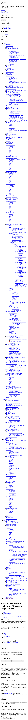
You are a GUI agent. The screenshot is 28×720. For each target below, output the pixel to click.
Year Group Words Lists (14, 565)
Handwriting (12, 562)
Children (5, 439)
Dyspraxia (11, 129)
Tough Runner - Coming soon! (19, 300)
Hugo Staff (8, 70)
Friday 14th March (13, 352)
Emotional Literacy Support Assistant (14, 87)
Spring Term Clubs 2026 (14, 420)
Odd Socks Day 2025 (11, 199)
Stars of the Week (10, 142)
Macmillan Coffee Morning (15, 392)
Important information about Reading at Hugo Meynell (18, 547)
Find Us (6, 34)
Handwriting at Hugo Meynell (19, 555)
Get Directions (7, 28)
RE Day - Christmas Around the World (15, 195)
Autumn (11, 477)
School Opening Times (11, 429)
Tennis (10, 225)
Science (11, 288)
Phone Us (7, 25)
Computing (11, 473)
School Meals (9, 422)
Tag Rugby (11, 326)
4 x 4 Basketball (13, 313)
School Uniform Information (12, 430)
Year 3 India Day (19, 283)
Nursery (11, 146)
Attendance (8, 401)
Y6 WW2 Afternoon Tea (17, 237)
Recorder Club (9, 515)
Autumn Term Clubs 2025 (15, 418)
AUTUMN (20, 247)
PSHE (10, 306)
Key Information (7, 73)
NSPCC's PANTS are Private (16, 116)
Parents (5, 399)
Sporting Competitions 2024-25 (13, 311)
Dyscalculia (12, 128)
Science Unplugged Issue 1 (15, 353)
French (7, 567)
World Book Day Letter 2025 (16, 337)
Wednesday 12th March (14, 349)
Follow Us (3, 10)
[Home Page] (4, 12)
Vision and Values (10, 69)
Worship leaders (12, 490)
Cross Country (12, 328)
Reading (11, 459)
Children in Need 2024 (14, 394)
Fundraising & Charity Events (13, 388)
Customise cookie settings (17, 660)
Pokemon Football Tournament (19, 322)
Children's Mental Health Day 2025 (14, 374)
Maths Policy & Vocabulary (15, 575)
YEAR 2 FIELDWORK (20, 251)
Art (10, 301)
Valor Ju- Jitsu (15, 293)
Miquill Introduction (13, 424)
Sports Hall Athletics (14, 327)
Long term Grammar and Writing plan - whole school (19, 552)
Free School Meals (13, 427)
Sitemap (5, 633)
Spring (10, 478)
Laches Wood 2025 (13, 360)
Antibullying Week (16, 310)
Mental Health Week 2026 (12, 172)
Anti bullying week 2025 (12, 198)
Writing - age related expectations (19, 554)
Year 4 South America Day (21, 284)
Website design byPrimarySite (10, 642)
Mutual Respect (12, 81)
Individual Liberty (13, 79)
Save (13, 718)
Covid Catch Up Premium (12, 86)
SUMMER (20, 250)
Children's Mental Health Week (13, 371)
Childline (11, 112)
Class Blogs (9, 496)
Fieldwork (14, 245)
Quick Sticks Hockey (14, 333)
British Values (9, 76)
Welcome (8, 44)
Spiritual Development (14, 57)
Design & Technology (14, 468)
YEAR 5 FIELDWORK (20, 267)
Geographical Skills (16, 244)
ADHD (11, 124)
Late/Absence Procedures (12, 407)
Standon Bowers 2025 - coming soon (17, 361)
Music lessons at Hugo (11, 508)
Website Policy (6, 636)
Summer (11, 480)
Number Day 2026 (10, 184)
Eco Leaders (12, 491)
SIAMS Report (12, 51)
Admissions (9, 74)
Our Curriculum (7, 520)
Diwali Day (14, 231)
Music (10, 305)
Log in (4, 599)
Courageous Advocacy (14, 52)
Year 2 (10, 150)
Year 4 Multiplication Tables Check (17, 434)
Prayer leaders (12, 495)
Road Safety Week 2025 (11, 197)
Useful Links (9, 438)
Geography (11, 242)
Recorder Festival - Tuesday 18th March (15, 357)
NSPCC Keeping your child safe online (18, 120)
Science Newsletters (10, 386)
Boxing (13, 298)
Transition (8, 135)
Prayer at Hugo (12, 63)
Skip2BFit (14, 297)
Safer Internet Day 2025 (11, 364)
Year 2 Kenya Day (19, 281)
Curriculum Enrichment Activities (14, 224)
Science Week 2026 (10, 145)
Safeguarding (9, 109)
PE (10, 290)
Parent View (9, 412)
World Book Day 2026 (11, 158)
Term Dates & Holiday (11, 437)
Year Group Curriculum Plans (13, 523)
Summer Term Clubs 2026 (15, 421)
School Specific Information (15, 99)
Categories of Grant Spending (16, 100)
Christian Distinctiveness (12, 49)
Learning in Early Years (14, 542)
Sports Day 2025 (10, 212)
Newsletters (9, 143)
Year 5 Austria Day (19, 285)
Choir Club (8, 516)
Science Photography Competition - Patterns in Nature (19, 592)
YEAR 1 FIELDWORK (20, 246)
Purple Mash (9, 597)
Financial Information (11, 89)
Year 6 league (15, 318)
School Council (9, 487)
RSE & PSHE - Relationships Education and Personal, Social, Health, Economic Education (16, 579)
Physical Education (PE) (11, 582)
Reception (11, 147)
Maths (10, 461)
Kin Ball (14, 292)
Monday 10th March (14, 347)
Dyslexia (11, 126)
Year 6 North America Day (21, 287)
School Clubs (9, 417)
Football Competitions (14, 319)
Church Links (9, 46)
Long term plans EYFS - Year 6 (19, 556)
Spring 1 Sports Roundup (15, 370)
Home (4, 42)
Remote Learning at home (12, 108)
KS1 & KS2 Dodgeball (14, 324)
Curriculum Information (11, 524)
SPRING (20, 249)
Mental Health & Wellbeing (12, 92)
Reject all (3, 660)
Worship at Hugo (13, 60)
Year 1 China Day (19, 280)
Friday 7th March (13, 345)
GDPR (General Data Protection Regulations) (16, 90)
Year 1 (10, 148)
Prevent (11, 85)
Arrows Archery (13, 314)
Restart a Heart (15, 309)
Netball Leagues (13, 315)
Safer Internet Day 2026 (11, 171)
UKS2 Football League (17, 323)
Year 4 (10, 152)
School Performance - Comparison (17, 96)
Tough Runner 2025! (11, 201)
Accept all (8, 660)
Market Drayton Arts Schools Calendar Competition (18, 303)
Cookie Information (7, 634)
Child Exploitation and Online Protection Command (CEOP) (16, 118)
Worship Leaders (13, 61)
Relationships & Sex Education (13, 584)
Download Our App (8, 598)
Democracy (11, 77)
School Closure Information (12, 416)
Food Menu (12, 446)
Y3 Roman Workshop (17, 240)
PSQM (10, 588)
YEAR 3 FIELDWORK (20, 257)
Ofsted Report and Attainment (13, 94)
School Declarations (13, 104)
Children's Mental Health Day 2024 (14, 373)
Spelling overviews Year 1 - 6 (18, 558)
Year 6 (10, 155)
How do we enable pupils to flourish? (17, 59)
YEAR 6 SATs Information (15, 435)
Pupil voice (11, 64)
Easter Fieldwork (16, 277)
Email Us (7, 27)
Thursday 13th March (14, 351)
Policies (8, 105)
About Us (5, 43)
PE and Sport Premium (11, 98)
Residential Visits (10, 358)
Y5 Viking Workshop (17, 236)
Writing (11, 460)
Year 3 (10, 151)
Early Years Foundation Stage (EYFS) (15, 541)
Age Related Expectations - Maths (17, 576)
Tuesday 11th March (13, 348)
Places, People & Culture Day (19, 279)
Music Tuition (9, 409)
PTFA (7, 414)
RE (10, 227)
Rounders (11, 331)
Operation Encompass (14, 113)
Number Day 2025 (10, 362)
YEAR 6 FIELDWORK (20, 272)
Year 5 (10, 154)
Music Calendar (9, 482)
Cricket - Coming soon (14, 329)
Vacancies (8, 68)
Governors (8, 65)
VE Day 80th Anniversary (12, 397)
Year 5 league (15, 316)
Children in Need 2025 (14, 390)
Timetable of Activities (14, 444)
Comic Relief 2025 (13, 395)
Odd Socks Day (15, 307)
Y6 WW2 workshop (16, 238)
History (11, 233)
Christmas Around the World (18, 228)
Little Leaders (12, 494)
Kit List (11, 443)
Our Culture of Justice (14, 53)
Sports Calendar (10, 509)
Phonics (11, 549)
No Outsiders (9, 581)
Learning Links (9, 517)
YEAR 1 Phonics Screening (15, 433)
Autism (10, 125)
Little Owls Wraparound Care (13, 408)
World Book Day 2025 (11, 336)
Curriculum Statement (11, 525)
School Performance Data (15, 95)
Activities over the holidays (12, 400)
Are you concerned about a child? (16, 111)
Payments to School (10, 413)
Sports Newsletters (10, 369)
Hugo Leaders (9, 489)
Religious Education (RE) (12, 585)
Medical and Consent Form (15, 447)
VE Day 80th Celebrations (18, 234)
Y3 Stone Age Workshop (17, 241)
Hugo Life (8, 474)
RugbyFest (14, 294)
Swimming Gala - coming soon (16, 335)
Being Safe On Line (10, 481)
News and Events (7, 139)
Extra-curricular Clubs (11, 476)
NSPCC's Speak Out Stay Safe (16, 115)
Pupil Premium (9, 107)
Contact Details (9, 47)
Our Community (10, 72)
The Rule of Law (13, 78)
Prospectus (8, 66)
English (8, 543)
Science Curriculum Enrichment (16, 589)
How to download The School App (14, 405)
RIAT (10, 595)
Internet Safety (9, 91)
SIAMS (8, 133)
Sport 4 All (11, 332)
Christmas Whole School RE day (19, 232)
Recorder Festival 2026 (11, 156)
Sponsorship (15, 590)
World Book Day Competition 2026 (17, 159)
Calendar (8, 141)
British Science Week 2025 (12, 344)
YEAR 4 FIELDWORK (20, 262)
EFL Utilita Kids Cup (17, 320)
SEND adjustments (10, 521)
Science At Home (13, 594)
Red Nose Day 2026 (14, 396)
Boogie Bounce (15, 296)
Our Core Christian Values (12, 48)
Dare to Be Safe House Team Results (17, 368)
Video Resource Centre (11, 519)
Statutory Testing (10, 431)
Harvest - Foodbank (13, 391)
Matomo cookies (8, 693)
